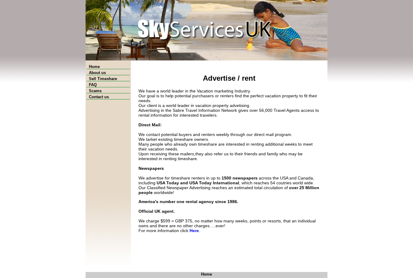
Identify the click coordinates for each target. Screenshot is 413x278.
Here (194, 230)
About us (96, 72)
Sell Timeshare (101, 78)
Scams (94, 91)
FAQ (91, 84)
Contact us (97, 97)
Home (93, 66)
